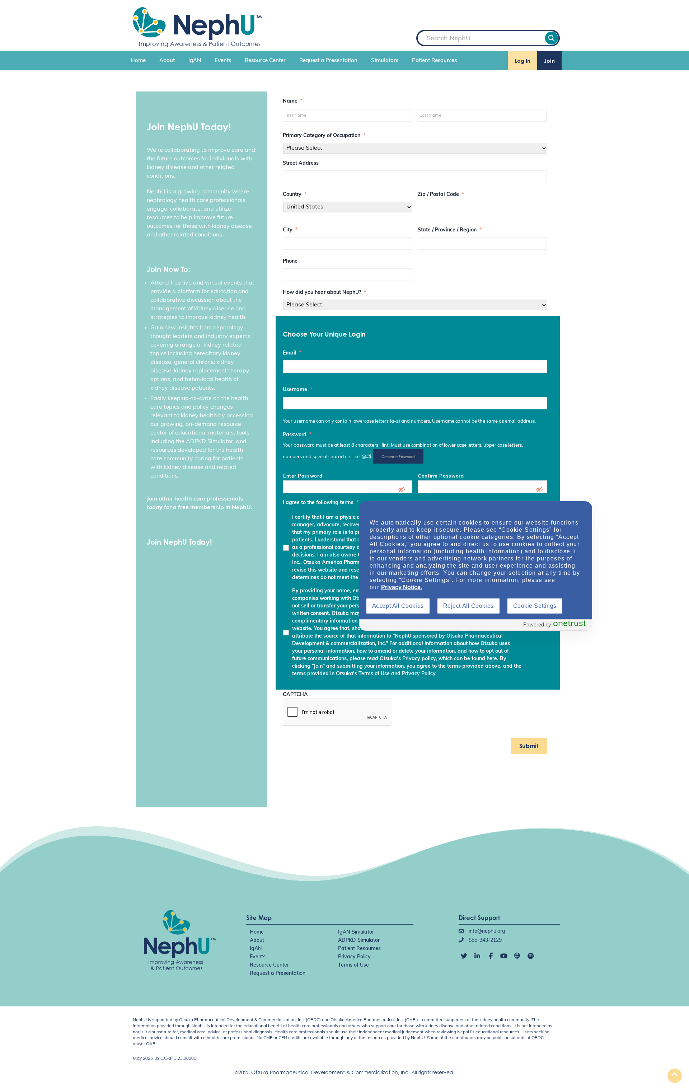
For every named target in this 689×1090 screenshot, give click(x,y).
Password (297, 435)
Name (293, 101)
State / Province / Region (450, 230)
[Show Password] (401, 489)
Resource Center (265, 61)
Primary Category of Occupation (324, 135)
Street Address (301, 163)
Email (292, 353)
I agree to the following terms (320, 503)
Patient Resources (434, 61)
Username (297, 390)
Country (294, 194)
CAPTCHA (295, 694)
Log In (522, 60)
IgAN (194, 61)
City (290, 230)
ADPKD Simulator (359, 940)
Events (223, 61)
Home (138, 61)
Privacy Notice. (401, 587)
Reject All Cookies (468, 606)
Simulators (384, 61)
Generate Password (398, 457)
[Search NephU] (551, 38)
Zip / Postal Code (441, 194)
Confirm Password (441, 476)
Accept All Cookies (398, 606)
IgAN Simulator (356, 932)
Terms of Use (353, 965)
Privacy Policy (354, 957)
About (167, 61)
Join (549, 60)
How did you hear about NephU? (324, 292)
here (492, 659)
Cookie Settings (535, 606)
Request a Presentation (328, 61)
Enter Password (302, 476)
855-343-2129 (484, 940)
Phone (290, 261)
